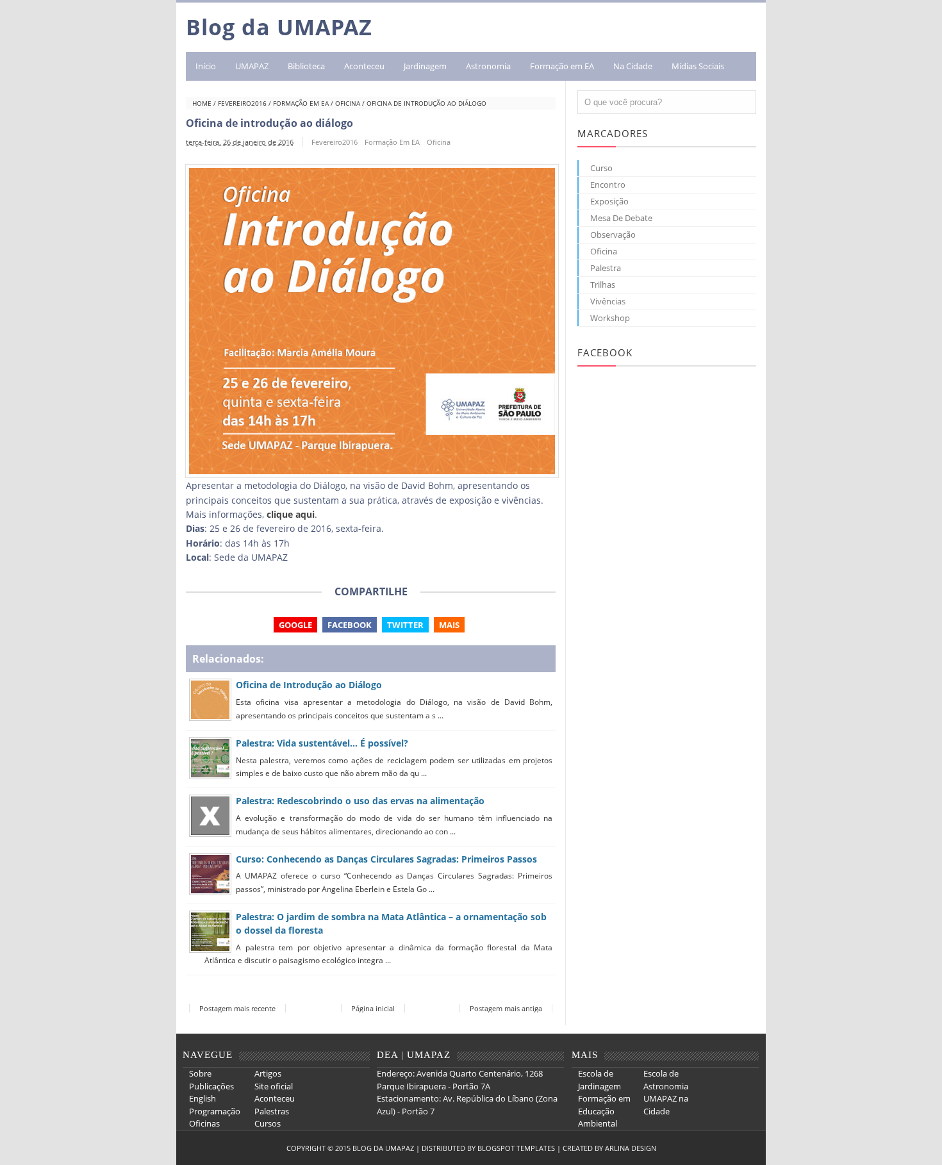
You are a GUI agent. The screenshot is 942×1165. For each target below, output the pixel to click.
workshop (610, 318)
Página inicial (373, 1008)
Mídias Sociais (698, 66)
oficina (347, 103)
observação (613, 234)
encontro (607, 184)
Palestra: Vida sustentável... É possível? (322, 743)
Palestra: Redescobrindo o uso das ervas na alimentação (360, 801)
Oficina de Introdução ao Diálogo (309, 685)
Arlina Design (630, 1148)
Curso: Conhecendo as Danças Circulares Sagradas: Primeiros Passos (386, 859)
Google (295, 625)
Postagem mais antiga (506, 1008)
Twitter (405, 625)
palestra (605, 268)
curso (601, 168)
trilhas (602, 284)
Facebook (349, 625)
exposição (609, 201)
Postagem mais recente (237, 1008)
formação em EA (301, 103)
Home (201, 103)
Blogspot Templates (516, 1148)
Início (205, 66)
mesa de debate (621, 218)
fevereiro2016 (242, 103)
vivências (607, 301)
